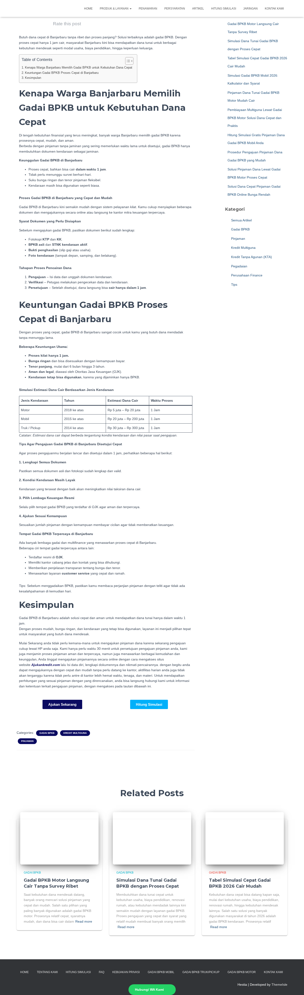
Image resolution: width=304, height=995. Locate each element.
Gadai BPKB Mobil (161, 972)
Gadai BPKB (46, 733)
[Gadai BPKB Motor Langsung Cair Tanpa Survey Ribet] (59, 838)
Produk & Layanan (114, 8)
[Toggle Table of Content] (127, 61)
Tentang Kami (47, 972)
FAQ (101, 972)
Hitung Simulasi (223, 8)
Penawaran (148, 8)
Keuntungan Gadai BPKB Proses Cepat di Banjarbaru (62, 73)
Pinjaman (27, 741)
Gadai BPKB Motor (242, 972)
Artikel (198, 8)
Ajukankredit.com (45, 665)
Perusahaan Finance (246, 275)
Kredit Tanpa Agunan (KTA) (251, 257)
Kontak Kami (274, 8)
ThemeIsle (279, 984)
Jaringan (250, 8)
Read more (83, 921)
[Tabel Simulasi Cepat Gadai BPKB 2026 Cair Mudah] (244, 838)
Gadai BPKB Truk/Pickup (200, 972)
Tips (233, 284)
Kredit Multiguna (75, 733)
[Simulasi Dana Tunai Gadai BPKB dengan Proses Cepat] (152, 838)
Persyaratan (174, 8)
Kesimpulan (33, 78)
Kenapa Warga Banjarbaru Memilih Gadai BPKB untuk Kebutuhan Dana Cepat (78, 67)
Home (88, 8)
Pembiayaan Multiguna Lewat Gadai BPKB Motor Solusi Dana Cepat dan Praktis (255, 118)
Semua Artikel (241, 220)
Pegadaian (238, 266)
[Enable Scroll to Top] (295, 985)
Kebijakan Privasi (126, 972)
